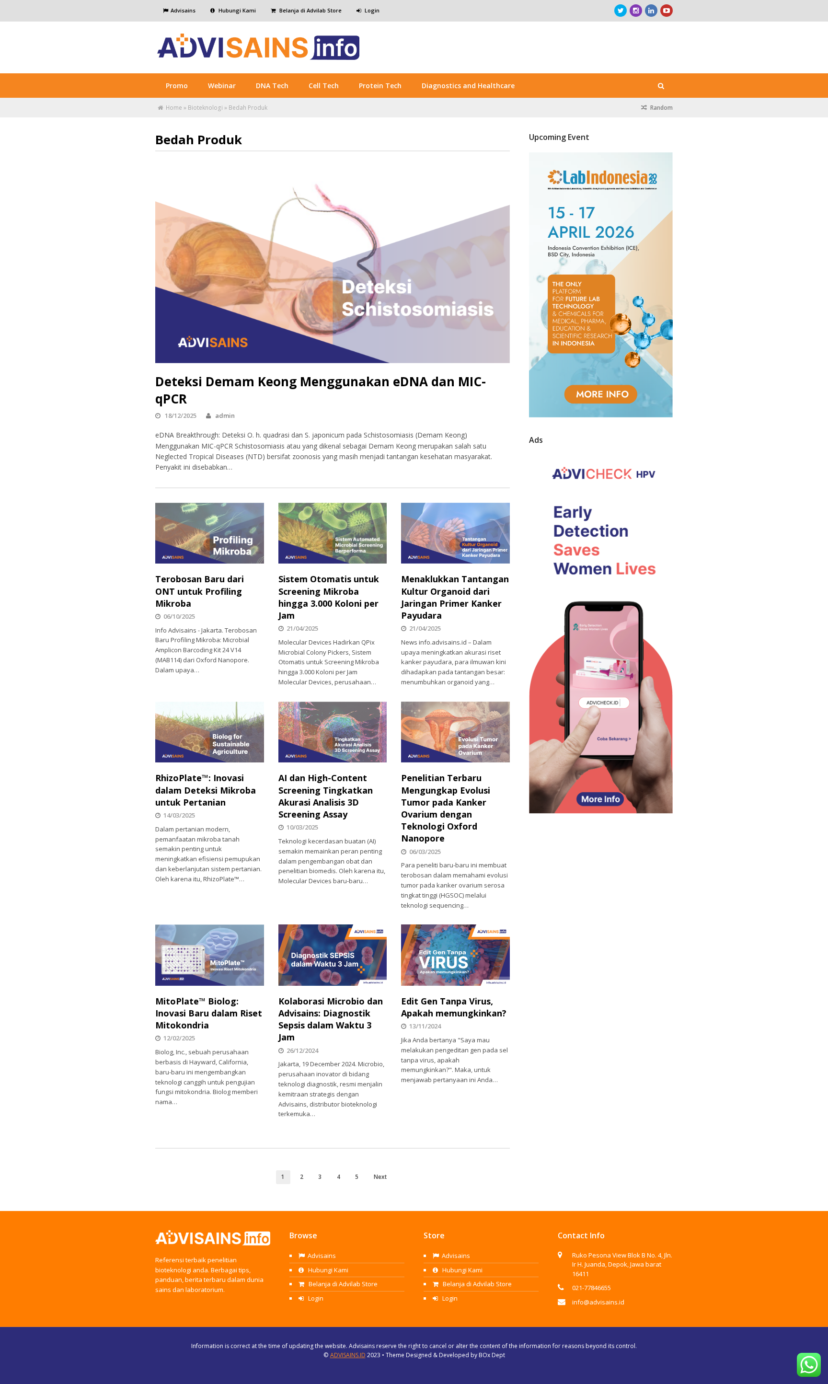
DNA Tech (272, 85)
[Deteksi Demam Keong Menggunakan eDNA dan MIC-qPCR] (332, 263)
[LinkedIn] (651, 10)
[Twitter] (620, 10)
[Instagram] (636, 10)
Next (380, 1176)
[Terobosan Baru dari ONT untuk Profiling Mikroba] (209, 533)
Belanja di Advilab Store (310, 10)
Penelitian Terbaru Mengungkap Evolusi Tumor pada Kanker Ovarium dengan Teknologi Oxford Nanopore (445, 808)
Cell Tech (324, 85)
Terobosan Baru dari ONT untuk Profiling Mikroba (199, 591)
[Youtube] (666, 10)
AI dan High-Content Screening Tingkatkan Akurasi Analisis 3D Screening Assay (325, 796)
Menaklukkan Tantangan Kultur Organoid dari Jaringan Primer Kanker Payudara (455, 597)
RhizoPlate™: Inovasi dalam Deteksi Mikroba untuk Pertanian (205, 789)
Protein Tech (380, 85)
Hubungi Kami (236, 10)
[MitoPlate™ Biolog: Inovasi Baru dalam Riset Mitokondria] (209, 955)
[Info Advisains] (258, 55)
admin (225, 415)
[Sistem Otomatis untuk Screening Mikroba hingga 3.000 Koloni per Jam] (332, 533)
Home (174, 108)
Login (371, 10)
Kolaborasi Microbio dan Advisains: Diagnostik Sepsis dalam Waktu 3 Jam (330, 1019)
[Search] (661, 86)
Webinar (222, 85)
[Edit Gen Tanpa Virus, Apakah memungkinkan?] (455, 955)
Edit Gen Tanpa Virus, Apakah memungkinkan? (453, 1007)
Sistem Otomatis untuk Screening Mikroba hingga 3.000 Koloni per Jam (328, 597)
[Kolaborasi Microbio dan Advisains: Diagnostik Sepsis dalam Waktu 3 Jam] (332, 955)
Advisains (183, 10)
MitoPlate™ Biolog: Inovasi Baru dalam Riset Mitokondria (208, 1013)
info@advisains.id (598, 1302)
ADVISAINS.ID (348, 1355)
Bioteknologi (205, 108)
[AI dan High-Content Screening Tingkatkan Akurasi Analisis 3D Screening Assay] (332, 732)
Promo (177, 85)
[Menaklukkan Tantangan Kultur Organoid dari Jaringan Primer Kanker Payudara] (455, 533)
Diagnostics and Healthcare (468, 85)
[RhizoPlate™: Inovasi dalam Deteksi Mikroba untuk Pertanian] (209, 732)
